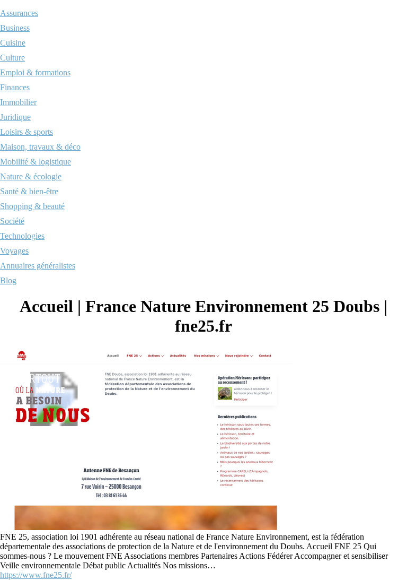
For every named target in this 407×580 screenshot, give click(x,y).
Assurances (19, 13)
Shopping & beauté (32, 206)
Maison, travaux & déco (40, 146)
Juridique (15, 117)
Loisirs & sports (26, 131)
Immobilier (18, 102)
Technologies (22, 235)
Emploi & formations (35, 72)
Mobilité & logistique (35, 161)
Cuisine (12, 42)
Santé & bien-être (29, 191)
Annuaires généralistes (37, 265)
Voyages (14, 250)
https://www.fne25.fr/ (36, 574)
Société (12, 221)
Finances (15, 87)
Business (15, 27)
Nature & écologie (30, 176)
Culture (12, 57)
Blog (8, 280)
